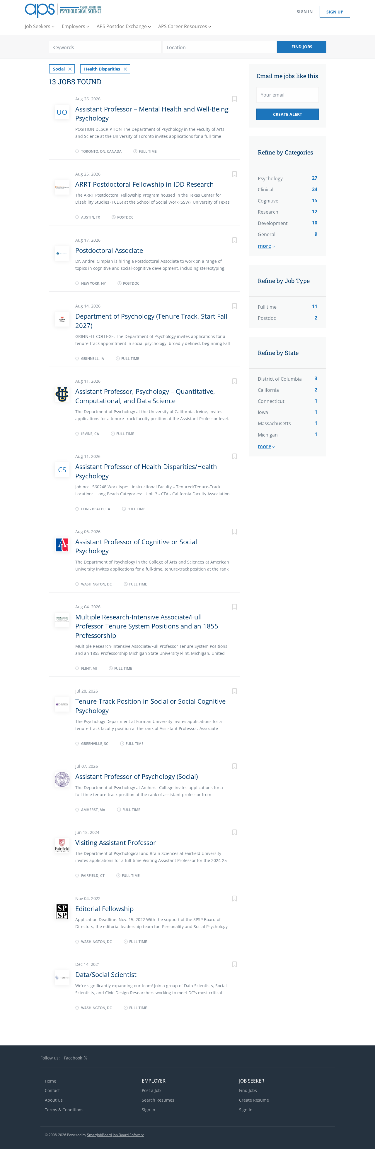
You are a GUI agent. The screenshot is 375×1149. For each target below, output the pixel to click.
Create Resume (254, 1100)
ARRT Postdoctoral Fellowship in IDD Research (144, 184)
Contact (52, 1090)
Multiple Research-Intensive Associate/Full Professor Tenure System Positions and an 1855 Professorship (146, 626)
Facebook (73, 1058)
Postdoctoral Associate (109, 250)
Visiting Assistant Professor (115, 842)
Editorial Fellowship (104, 908)
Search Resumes (158, 1100)
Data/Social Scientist (106, 974)
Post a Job (151, 1090)
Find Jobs (302, 46)
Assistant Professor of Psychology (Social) (136, 776)
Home (50, 1081)
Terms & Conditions (64, 1109)
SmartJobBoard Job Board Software (115, 1134)
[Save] (228, 99)
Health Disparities (102, 69)
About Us (54, 1100)
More (264, 245)
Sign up (334, 12)
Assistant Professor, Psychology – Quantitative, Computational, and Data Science (145, 396)
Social (59, 69)
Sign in (305, 11)
